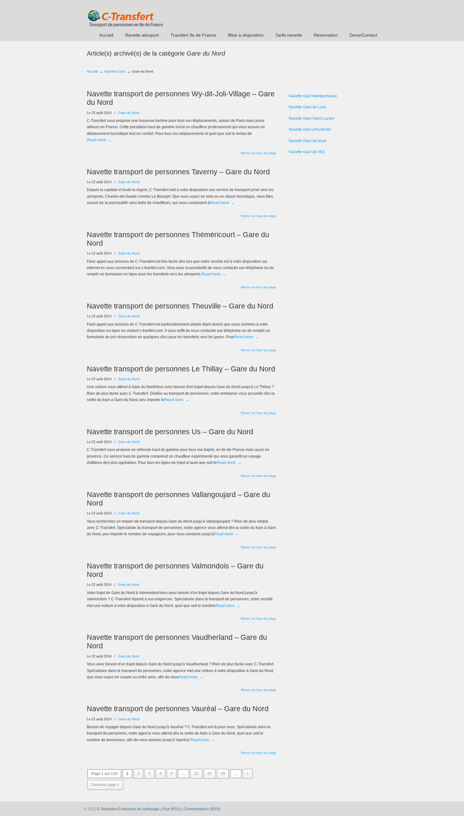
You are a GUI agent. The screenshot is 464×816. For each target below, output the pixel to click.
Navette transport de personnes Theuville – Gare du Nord (180, 306)
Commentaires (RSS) (202, 809)
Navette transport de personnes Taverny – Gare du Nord (178, 172)
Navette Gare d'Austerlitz (310, 129)
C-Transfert (125, 14)
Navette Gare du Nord (307, 141)
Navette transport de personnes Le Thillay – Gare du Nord (181, 369)
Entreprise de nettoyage (138, 809)
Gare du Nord (128, 113)
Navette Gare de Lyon (307, 107)
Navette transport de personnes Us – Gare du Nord (170, 432)
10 (196, 773)
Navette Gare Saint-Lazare (312, 118)
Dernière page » (105, 785)
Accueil (92, 71)
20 (209, 773)
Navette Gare (114, 71)
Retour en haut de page (258, 153)
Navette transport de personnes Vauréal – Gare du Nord (178, 709)
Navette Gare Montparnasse (313, 96)
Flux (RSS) (171, 809)
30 (223, 773)
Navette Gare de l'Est (307, 152)
